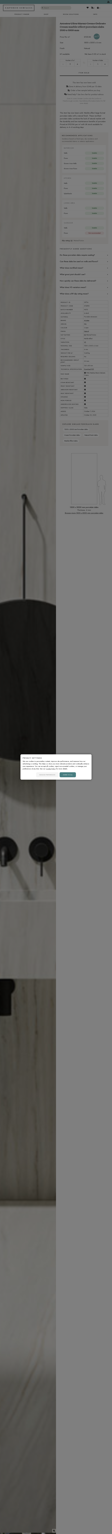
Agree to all (68, 775)
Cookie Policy (51, 769)
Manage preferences (47, 775)
